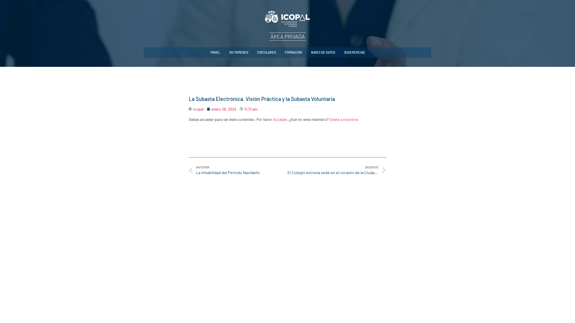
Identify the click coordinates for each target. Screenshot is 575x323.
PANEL (215, 52)
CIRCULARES (266, 52)
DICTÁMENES (238, 52)
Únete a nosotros (344, 119)
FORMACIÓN (293, 52)
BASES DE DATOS (323, 52)
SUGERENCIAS (354, 52)
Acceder (280, 119)
